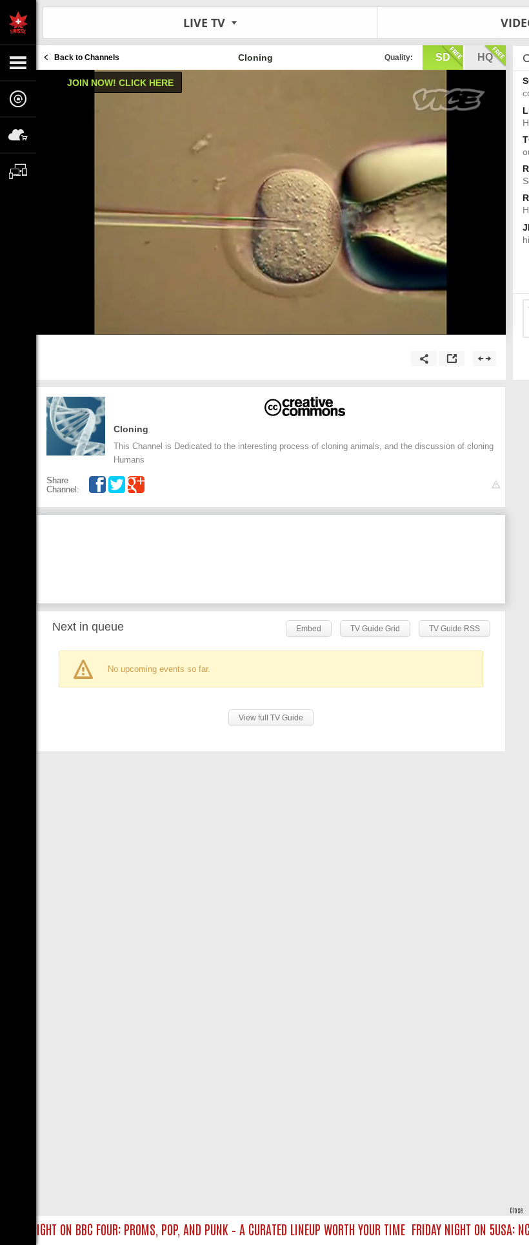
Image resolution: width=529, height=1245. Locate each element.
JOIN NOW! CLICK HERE (120, 83)
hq (485, 57)
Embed (308, 628)
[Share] (424, 358)
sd (442, 57)
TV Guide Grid (375, 628)
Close (516, 1210)
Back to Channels (86, 57)
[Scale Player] (484, 358)
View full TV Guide (271, 717)
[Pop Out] (451, 358)
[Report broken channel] (496, 485)
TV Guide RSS (454, 628)
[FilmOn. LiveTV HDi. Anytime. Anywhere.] (18, 22)
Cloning (131, 429)
